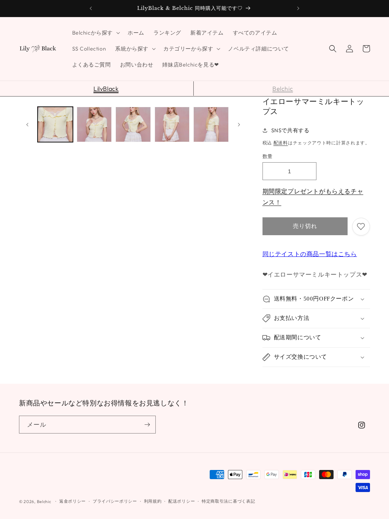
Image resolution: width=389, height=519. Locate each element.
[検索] (332, 48)
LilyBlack (106, 88)
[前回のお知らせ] (90, 8)
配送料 (281, 143)
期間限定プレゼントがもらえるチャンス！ (313, 196)
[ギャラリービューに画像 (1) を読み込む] (55, 124)
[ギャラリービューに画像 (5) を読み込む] (211, 124)
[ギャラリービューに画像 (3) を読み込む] (133, 124)
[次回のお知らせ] (298, 8)
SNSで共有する (290, 130)
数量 (267, 156)
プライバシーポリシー (115, 501)
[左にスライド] (27, 124)
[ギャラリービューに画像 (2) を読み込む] (94, 124)
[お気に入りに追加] (361, 227)
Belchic (282, 88)
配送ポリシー (181, 501)
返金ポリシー (72, 501)
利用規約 (153, 501)
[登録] (147, 425)
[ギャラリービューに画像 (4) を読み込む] (172, 124)
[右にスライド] (239, 124)
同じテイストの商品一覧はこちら (309, 254)
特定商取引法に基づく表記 (228, 501)
